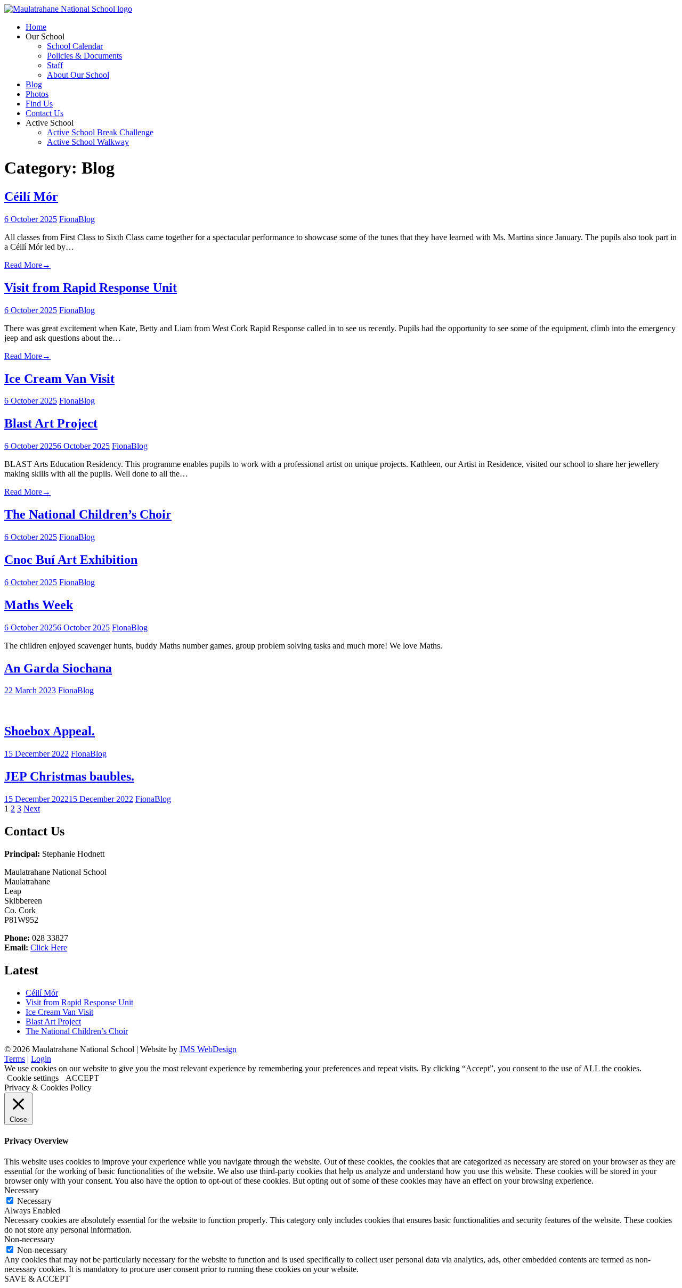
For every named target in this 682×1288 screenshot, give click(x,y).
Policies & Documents (84, 55)
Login (41, 1058)
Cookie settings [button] (33, 1077)
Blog (34, 84)
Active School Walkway (88, 141)
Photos (37, 94)
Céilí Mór (31, 196)
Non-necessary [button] (29, 1239)
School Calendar (75, 46)
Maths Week (38, 605)
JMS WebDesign (208, 1049)
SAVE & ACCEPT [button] (37, 1278)
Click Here (48, 947)
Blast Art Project (51, 423)
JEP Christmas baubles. (69, 776)
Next (31, 808)
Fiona (68, 219)
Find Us (39, 103)
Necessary (34, 1200)
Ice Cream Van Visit (59, 378)
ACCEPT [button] (82, 1077)
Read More (27, 264)
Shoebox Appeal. (49, 731)
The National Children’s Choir (88, 514)
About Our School (78, 74)
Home (36, 26)
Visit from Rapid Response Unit (90, 287)
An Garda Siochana (58, 668)
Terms (14, 1058)
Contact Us (44, 113)
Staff (55, 65)
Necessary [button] (21, 1190)
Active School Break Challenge (100, 132)
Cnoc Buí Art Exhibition (70, 560)
